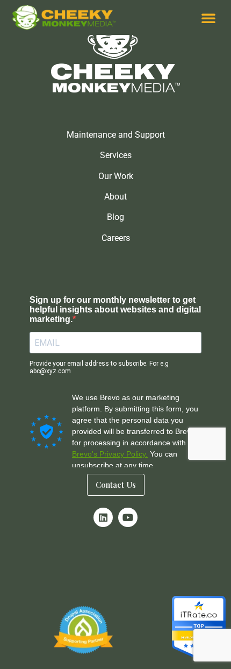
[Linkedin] (103, 517)
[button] (208, 17)
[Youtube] (128, 517)
